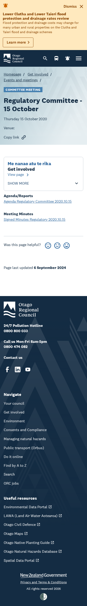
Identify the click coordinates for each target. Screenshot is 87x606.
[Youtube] (28, 369)
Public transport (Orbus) (24, 447)
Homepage (12, 74)
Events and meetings (21, 80)
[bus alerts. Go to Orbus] (56, 58)
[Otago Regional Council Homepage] (14, 58)
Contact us (13, 357)
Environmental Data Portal (25, 507)
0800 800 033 (16, 330)
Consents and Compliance (25, 429)
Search (9, 474)
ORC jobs (11, 483)
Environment (14, 421)
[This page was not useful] (48, 244)
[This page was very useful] (66, 244)
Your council (14, 403)
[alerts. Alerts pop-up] (67, 58)
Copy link (11, 137)
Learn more (16, 42)
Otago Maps (13, 533)
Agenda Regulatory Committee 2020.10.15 (38, 201)
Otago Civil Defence (20, 524)
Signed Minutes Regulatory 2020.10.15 (34, 219)
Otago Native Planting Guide (27, 542)
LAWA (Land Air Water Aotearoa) (31, 515)
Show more (18, 183)
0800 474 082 (16, 346)
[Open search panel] (45, 58)
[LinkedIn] (17, 369)
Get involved (38, 74)
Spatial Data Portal (19, 560)
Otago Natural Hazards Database (30, 551)
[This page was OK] (57, 244)
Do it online (13, 456)
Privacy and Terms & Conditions (43, 582)
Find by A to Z (15, 465)
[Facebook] (7, 369)
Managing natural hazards (25, 438)
